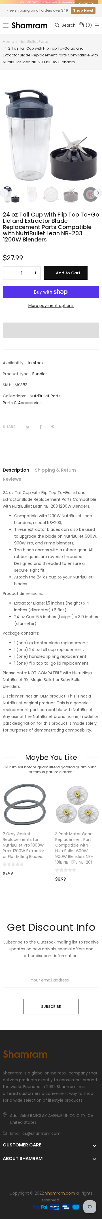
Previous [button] (4, 193)
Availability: (13, 363)
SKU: (7, 385)
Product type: (16, 374)
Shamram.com (60, 1193)
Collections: (14, 396)
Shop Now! (83, 10)
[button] (51, 330)
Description (16, 470)
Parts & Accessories (22, 403)
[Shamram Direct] (29, 25)
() (89, 25)
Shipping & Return (55, 470)
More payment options (51, 305)
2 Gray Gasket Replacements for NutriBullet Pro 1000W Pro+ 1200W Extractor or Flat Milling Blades (23, 845)
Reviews (12, 479)
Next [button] (98, 193)
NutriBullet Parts (45, 396)
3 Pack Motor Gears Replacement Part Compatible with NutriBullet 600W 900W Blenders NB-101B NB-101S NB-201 (74, 848)
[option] (11, 194)
